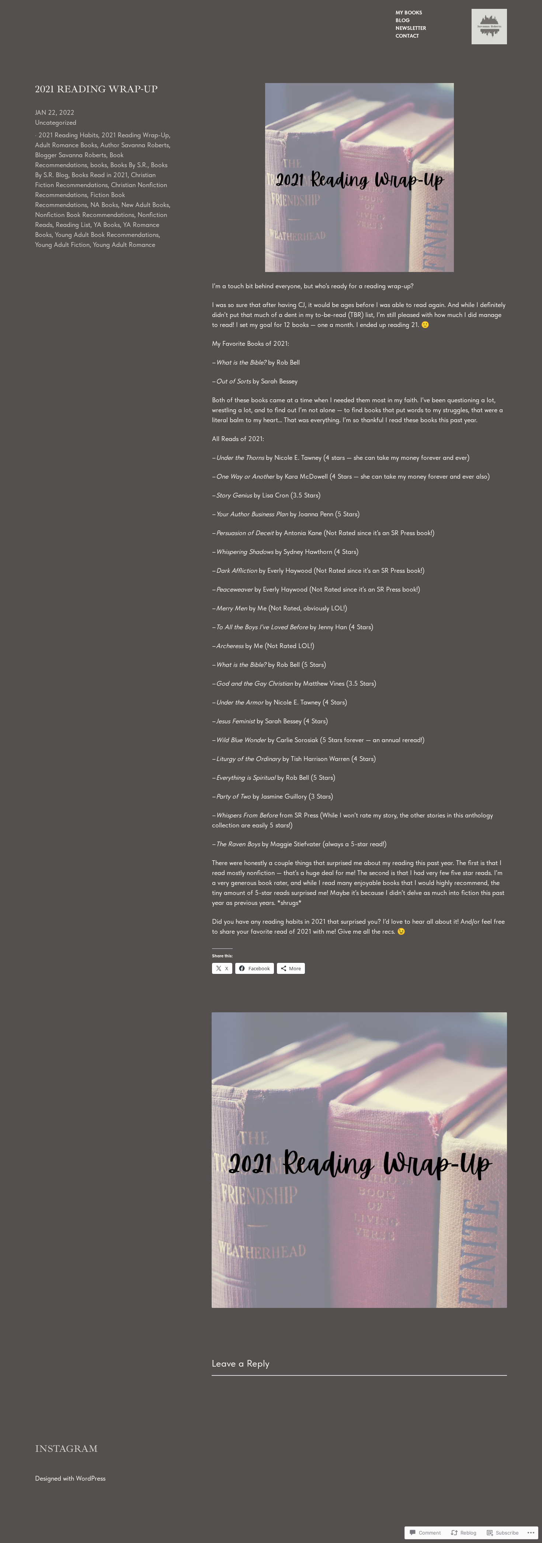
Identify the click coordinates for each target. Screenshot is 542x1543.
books (98, 165)
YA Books (107, 224)
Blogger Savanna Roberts (70, 155)
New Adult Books (145, 205)
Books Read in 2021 (100, 175)
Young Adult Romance (124, 244)
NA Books (104, 205)
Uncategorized (55, 122)
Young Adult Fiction (62, 244)
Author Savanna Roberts (134, 145)
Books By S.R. (128, 165)
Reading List (73, 224)
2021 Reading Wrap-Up (135, 135)
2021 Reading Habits (68, 135)
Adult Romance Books (66, 145)
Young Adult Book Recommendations (107, 234)
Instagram (66, 1449)
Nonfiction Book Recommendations (84, 214)
